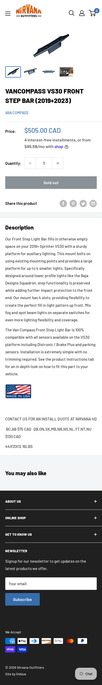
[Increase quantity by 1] (57, 163)
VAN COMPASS (16, 113)
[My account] (81, 13)
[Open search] (72, 13)
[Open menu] (7, 14)
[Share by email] (93, 203)
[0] (92, 13)
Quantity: (13, 163)
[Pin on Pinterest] (73, 203)
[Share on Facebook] (63, 203)
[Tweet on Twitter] (83, 203)
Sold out (51, 182)
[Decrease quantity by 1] (30, 163)
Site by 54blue (15, 674)
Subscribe (22, 599)
